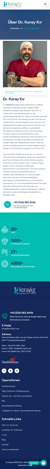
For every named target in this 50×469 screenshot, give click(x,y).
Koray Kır (9, 105)
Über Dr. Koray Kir (10, 425)
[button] (45, 4)
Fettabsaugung (8, 386)
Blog (4, 439)
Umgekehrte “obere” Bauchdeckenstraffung (21, 410)
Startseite (14, 28)
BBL (3, 401)
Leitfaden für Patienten (12, 430)
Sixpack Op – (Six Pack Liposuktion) (17, 396)
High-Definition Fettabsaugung (15, 391)
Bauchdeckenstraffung (12, 405)
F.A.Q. (4, 435)
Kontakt (5, 444)
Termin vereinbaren (10, 449)
